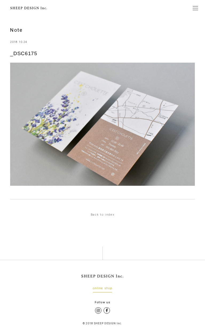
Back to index (103, 214)
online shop (102, 288)
